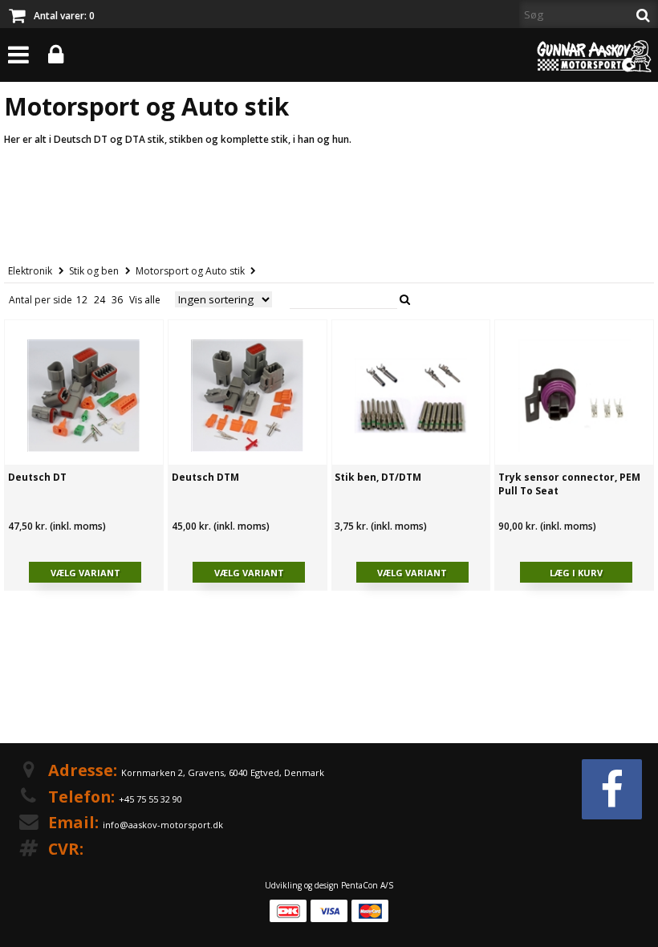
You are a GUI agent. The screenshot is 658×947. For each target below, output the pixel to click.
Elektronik (30, 271)
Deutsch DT (37, 477)
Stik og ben (94, 271)
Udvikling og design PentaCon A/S (329, 885)
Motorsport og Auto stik (190, 271)
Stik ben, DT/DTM (378, 477)
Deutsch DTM (205, 477)
